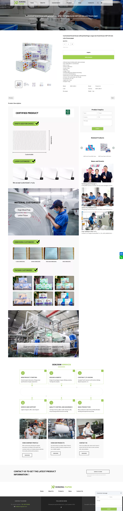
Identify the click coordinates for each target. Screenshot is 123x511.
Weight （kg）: (91, 91)
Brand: (89, 86)
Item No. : (90, 88)
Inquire (88, 52)
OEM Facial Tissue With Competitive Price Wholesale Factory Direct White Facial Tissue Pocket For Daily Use (90, 156)
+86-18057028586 (25, 504)
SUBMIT (98, 128)
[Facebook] (61, 507)
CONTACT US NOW (98, 471)
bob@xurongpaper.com (21, 506)
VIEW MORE (27, 455)
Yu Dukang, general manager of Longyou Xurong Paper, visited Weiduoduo (90, 183)
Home (32, 2)
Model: (64, 86)
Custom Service (56, 2)
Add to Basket (88, 57)
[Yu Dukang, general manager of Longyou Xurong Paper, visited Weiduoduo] (97, 182)
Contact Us (91, 2)
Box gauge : (65, 91)
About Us (42, 2)
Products (69, 2)
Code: (64, 88)
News (79, 2)
